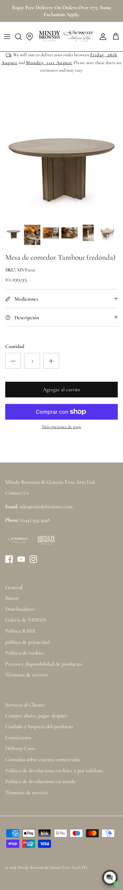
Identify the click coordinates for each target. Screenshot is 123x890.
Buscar (12, 598)
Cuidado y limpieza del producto (39, 726)
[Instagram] (33, 559)
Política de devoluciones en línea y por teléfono (54, 770)
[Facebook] (9, 559)
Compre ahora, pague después (36, 715)
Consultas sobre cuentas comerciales (42, 759)
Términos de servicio (26, 675)
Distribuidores (19, 609)
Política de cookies (24, 653)
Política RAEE (20, 631)
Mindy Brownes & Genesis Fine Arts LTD (52, 867)
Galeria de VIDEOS (25, 620)
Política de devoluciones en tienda (40, 781)
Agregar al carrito (61, 389)
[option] (61, 159)
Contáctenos (18, 737)
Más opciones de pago (61, 426)
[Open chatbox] (110, 877)
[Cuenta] (101, 36)
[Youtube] (21, 559)
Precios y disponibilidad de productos (43, 664)
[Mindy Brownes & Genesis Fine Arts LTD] (65, 36)
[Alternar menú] (7, 36)
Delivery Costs (20, 748)
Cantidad (14, 346)
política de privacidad (27, 642)
